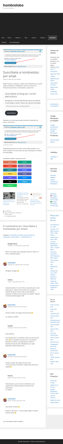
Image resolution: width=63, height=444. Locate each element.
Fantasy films (54, 329)
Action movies (54, 305)
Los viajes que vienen (10, 216)
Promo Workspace (14, 42)
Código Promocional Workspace (54, 181)
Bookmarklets (54, 402)
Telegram (24, 181)
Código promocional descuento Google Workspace (54, 129)
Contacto (4, 42)
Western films (54, 361)
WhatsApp (10, 185)
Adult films (53, 309)
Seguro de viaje (55, 74)
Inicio (3, 37)
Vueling (52, 76)
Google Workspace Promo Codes (54, 391)
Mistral (10, 173)
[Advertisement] (31, 24)
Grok (10, 181)
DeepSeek (24, 170)
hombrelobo (13, 5)
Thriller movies (54, 357)
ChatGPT (24, 162)
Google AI (10, 166)
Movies (53, 220)
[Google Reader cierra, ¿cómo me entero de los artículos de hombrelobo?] (9, 195)
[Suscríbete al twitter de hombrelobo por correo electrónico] (23, 198)
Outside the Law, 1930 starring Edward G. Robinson (54, 275)
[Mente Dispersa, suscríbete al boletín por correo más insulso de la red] (36, 195)
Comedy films (54, 316)
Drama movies (54, 324)
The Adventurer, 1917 (54, 266)
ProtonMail (53, 91)
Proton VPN (54, 94)
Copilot (24, 173)
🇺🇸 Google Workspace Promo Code (54, 198)
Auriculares (53, 71)
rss (52, 307)
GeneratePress (41, 441)
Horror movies (54, 337)
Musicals (53, 342)
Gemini (24, 166)
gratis (6, 212)
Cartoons (53, 313)
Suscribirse (11, 113)
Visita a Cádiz (8, 214)
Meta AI (25, 177)
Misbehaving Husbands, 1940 (54, 287)
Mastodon (53, 194)
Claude (10, 162)
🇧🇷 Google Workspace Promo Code (54, 203)
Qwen (10, 177)
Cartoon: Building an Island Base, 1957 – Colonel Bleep (54, 245)
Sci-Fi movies (54, 353)
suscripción (18, 212)
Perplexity (10, 170)
